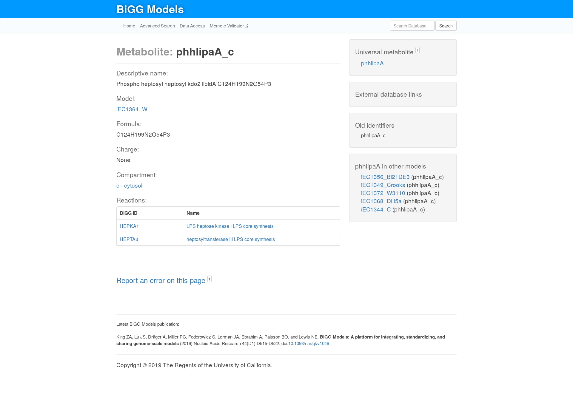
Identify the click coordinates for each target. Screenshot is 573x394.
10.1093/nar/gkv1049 (308, 343)
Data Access (192, 25)
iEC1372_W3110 (384, 192)
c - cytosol (129, 185)
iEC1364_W (131, 109)
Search (446, 26)
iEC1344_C (376, 209)
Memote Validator (227, 25)
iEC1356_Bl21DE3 (386, 176)
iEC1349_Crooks (384, 184)
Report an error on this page (161, 280)
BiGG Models (150, 8)
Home (129, 25)
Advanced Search (157, 25)
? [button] (209, 279)
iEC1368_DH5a (382, 201)
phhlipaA (372, 63)
